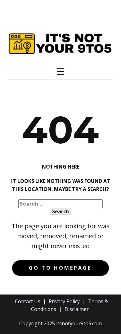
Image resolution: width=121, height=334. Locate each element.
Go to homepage (60, 267)
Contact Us (27, 301)
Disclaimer (77, 309)
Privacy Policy (64, 301)
